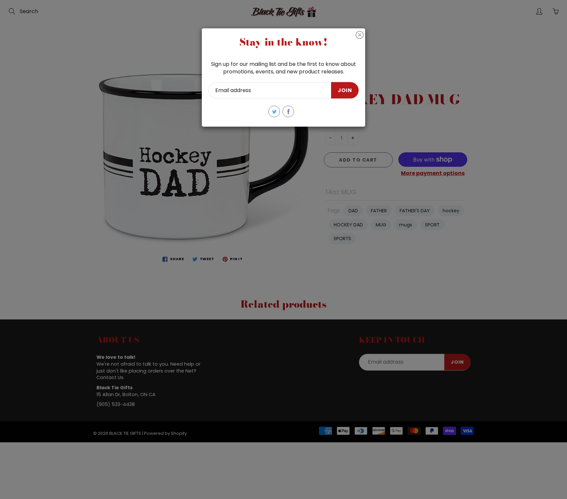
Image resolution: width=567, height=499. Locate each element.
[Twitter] (274, 111)
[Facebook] (288, 111)
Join (345, 90)
